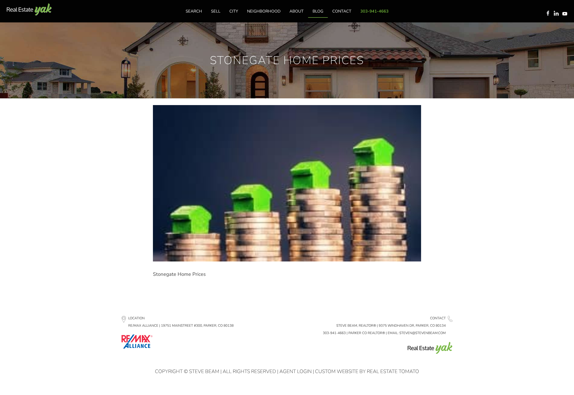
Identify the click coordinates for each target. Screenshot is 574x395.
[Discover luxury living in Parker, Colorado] (29, 9)
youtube (565, 14)
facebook (547, 14)
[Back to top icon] (552, 386)
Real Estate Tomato (393, 371)
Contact (438, 318)
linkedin (556, 14)
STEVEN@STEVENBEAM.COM (422, 333)
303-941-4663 (334, 333)
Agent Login (295, 371)
